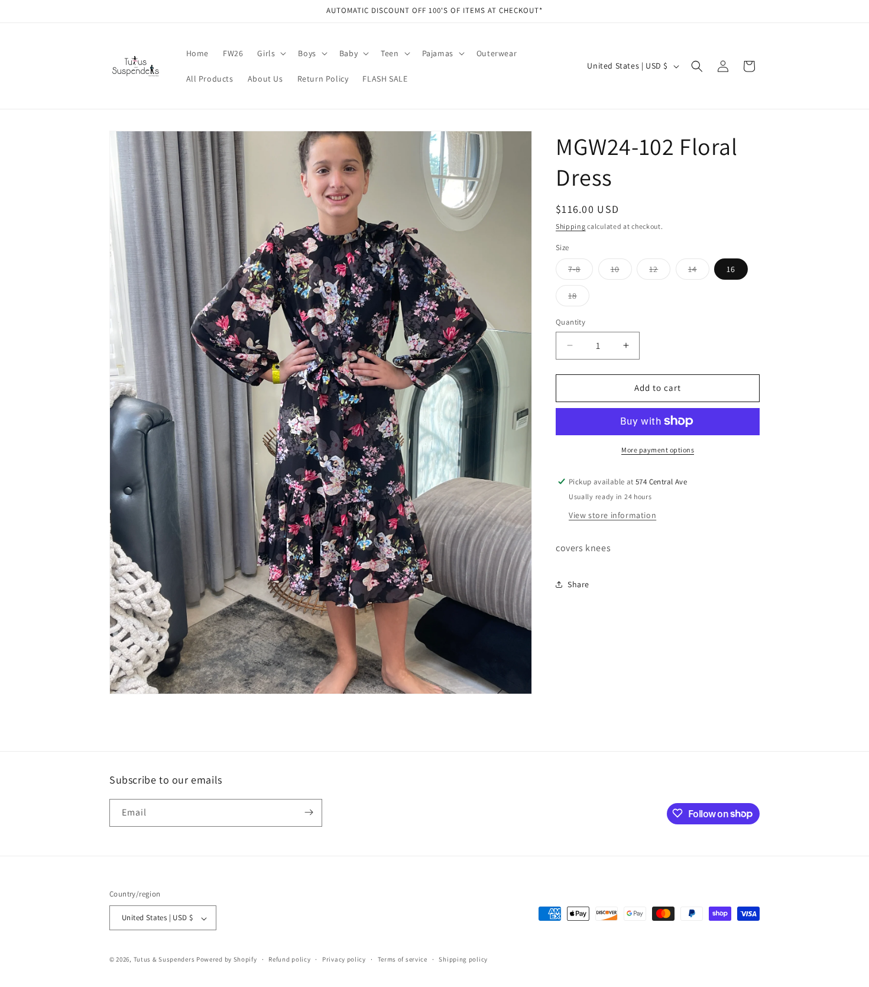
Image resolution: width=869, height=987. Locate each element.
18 (578, 298)
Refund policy (289, 959)
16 (731, 269)
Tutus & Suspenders (165, 960)
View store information (612, 514)
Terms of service (402, 959)
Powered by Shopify (226, 960)
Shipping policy (463, 959)
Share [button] (578, 583)
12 (659, 271)
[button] (270, 53)
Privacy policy (344, 959)
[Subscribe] (309, 812)
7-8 (580, 271)
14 (698, 271)
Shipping (571, 226)
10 (621, 271)
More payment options (657, 449)
